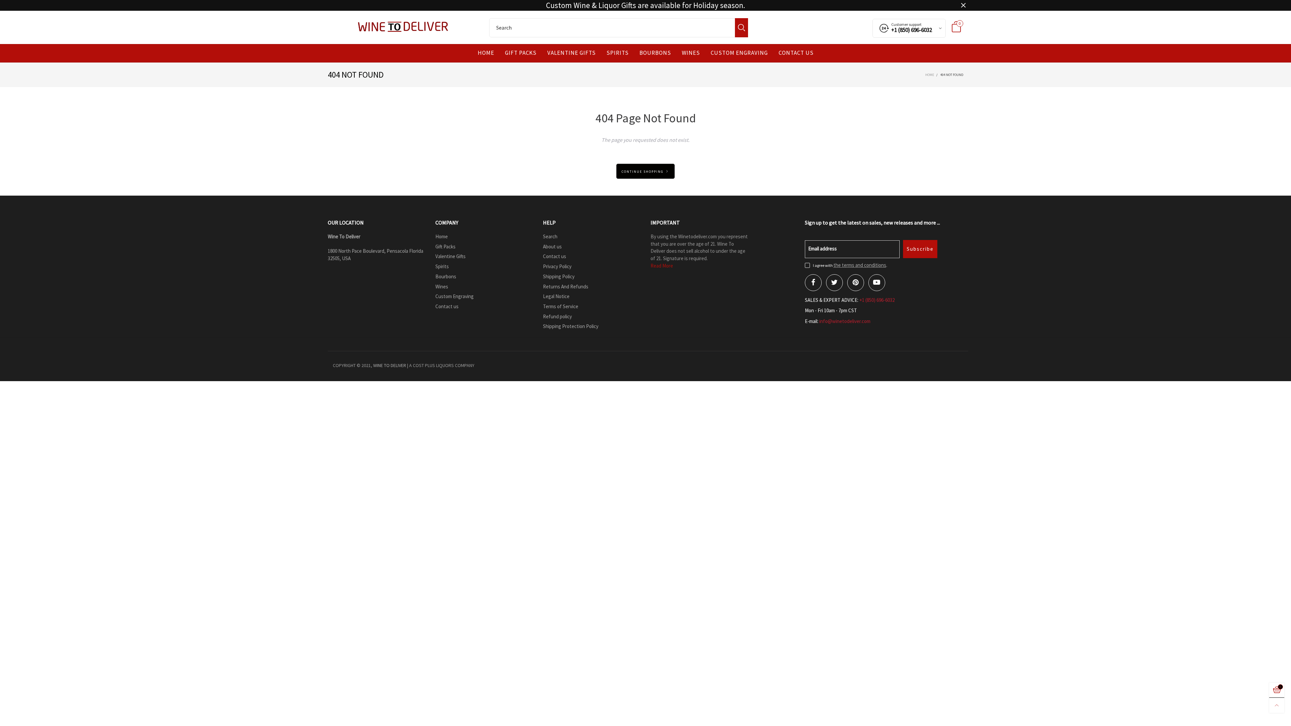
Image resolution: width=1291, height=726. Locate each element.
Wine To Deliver (389, 365)
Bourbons (655, 52)
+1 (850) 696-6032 (877, 300)
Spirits (618, 52)
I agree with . (850, 265)
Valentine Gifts (571, 52)
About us (552, 246)
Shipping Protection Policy (570, 326)
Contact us (796, 52)
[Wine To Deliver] (403, 26)
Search (550, 236)
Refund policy (557, 316)
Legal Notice (556, 296)
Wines (691, 52)
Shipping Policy (559, 276)
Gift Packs (521, 52)
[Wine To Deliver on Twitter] (834, 282)
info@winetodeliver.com (844, 321)
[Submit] (741, 27)
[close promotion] (963, 5)
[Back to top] (1276, 705)
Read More (662, 266)
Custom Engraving (739, 52)
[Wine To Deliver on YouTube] (876, 282)
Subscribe (920, 249)
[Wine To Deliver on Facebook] (813, 282)
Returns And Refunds (565, 286)
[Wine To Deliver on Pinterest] (855, 282)
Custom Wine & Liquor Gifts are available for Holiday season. (645, 5)
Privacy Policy (557, 266)
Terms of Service (560, 306)
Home (486, 52)
